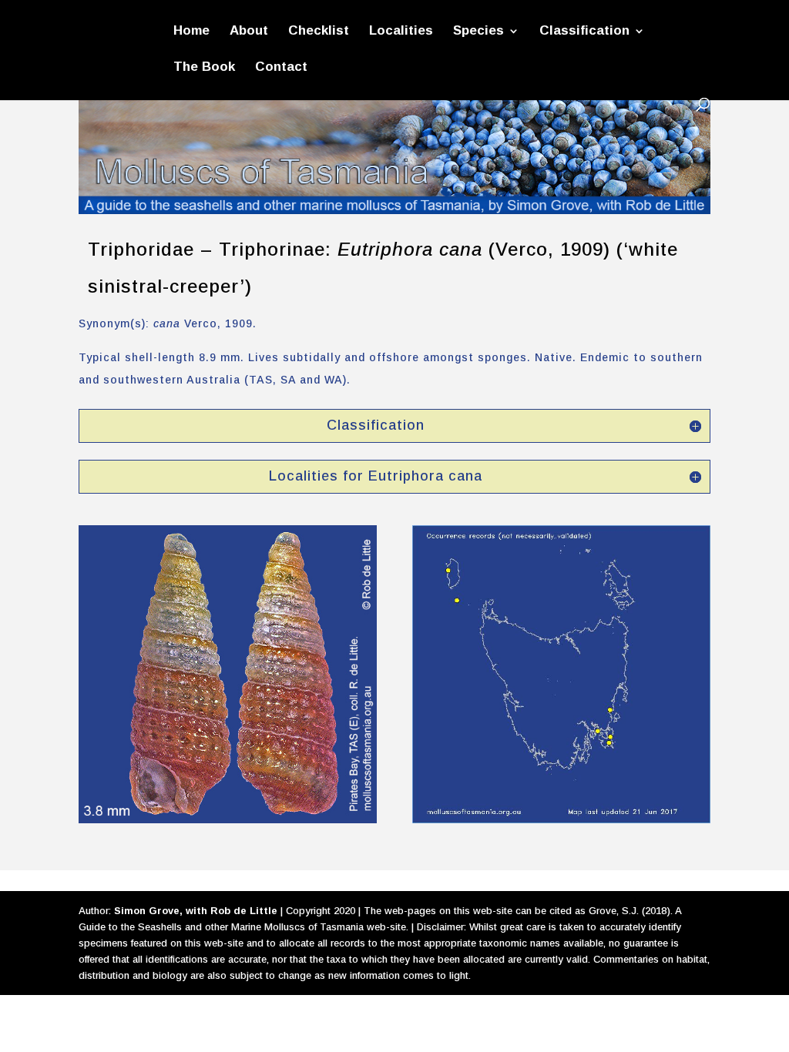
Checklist (318, 31)
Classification (584, 31)
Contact (281, 68)
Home (191, 31)
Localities (401, 31)
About (249, 31)
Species (478, 31)
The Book (204, 68)
